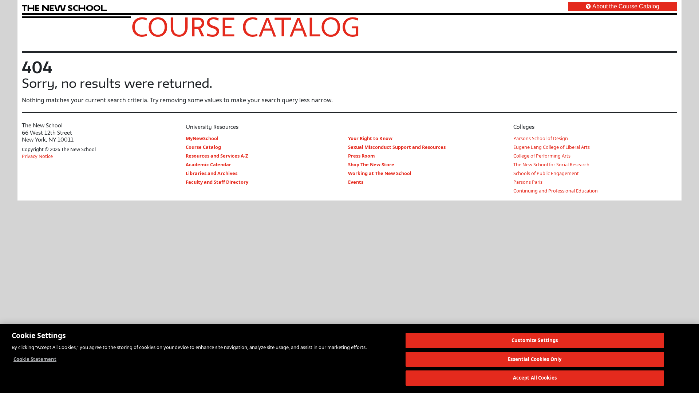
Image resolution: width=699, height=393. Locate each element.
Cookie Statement (34, 359)
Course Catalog (245, 26)
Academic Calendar (208, 164)
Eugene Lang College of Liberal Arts (551, 147)
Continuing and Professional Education (555, 190)
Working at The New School (379, 173)
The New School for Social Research (551, 164)
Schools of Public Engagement (546, 173)
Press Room (361, 155)
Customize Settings (535, 340)
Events (355, 182)
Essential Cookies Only (534, 359)
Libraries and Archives (211, 173)
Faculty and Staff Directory (217, 182)
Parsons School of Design (540, 138)
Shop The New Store (371, 164)
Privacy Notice (37, 156)
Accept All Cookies (535, 377)
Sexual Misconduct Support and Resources (397, 147)
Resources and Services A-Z (217, 155)
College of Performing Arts (541, 155)
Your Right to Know (370, 138)
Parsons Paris (527, 182)
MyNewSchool (202, 138)
